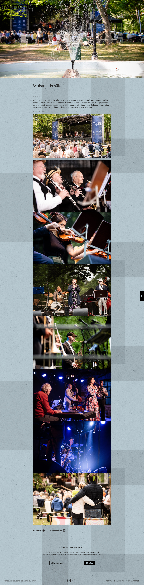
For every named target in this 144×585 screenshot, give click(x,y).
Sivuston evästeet (28, 581)
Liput (142, 296)
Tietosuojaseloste (12, 581)
